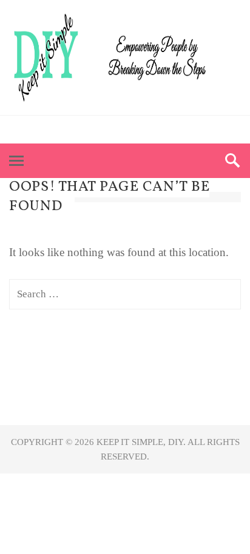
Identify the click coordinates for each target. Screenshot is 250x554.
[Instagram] (159, 130)
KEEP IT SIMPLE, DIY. (141, 442)
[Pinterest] (114, 130)
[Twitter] (136, 130)
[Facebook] (91, 130)
